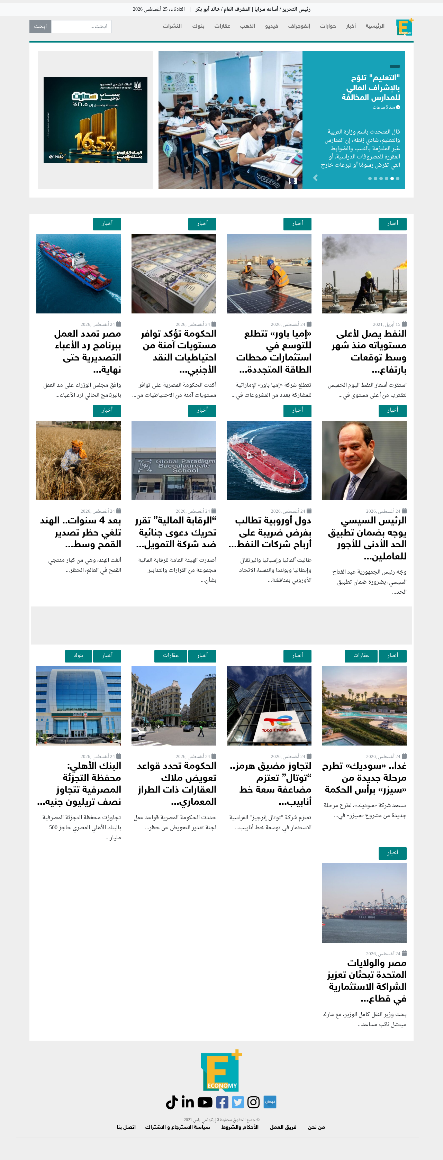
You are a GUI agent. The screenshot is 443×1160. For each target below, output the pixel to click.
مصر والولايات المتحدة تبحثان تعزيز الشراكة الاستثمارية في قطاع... (367, 982)
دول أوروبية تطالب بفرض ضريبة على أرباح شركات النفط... (269, 533)
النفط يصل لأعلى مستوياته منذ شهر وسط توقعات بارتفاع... (369, 352)
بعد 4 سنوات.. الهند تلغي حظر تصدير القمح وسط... (80, 533)
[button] (278, 179)
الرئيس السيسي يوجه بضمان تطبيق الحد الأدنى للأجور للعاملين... (367, 539)
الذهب (247, 26)
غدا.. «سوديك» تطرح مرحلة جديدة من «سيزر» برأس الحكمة (364, 778)
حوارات (328, 26)
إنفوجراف (299, 26)
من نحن (316, 1127)
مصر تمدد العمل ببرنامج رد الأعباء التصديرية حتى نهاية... (87, 352)
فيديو (271, 26)
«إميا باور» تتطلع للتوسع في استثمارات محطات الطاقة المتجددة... (273, 352)
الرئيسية (375, 26)
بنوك (198, 26)
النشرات (172, 26)
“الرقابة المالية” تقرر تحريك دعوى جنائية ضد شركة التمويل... (175, 533)
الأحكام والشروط (240, 1127)
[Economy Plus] (405, 26)
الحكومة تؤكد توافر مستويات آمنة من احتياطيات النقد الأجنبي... (178, 352)
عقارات (222, 26)
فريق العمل (283, 1127)
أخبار (351, 26)
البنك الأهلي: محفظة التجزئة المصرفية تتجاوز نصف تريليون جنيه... (79, 784)
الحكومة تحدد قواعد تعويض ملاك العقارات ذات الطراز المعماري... (176, 784)
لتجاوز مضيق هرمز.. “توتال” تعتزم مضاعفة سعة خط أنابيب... (270, 784)
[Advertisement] (221, 625)
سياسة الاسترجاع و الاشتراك (177, 1127)
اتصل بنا (126, 1127)
